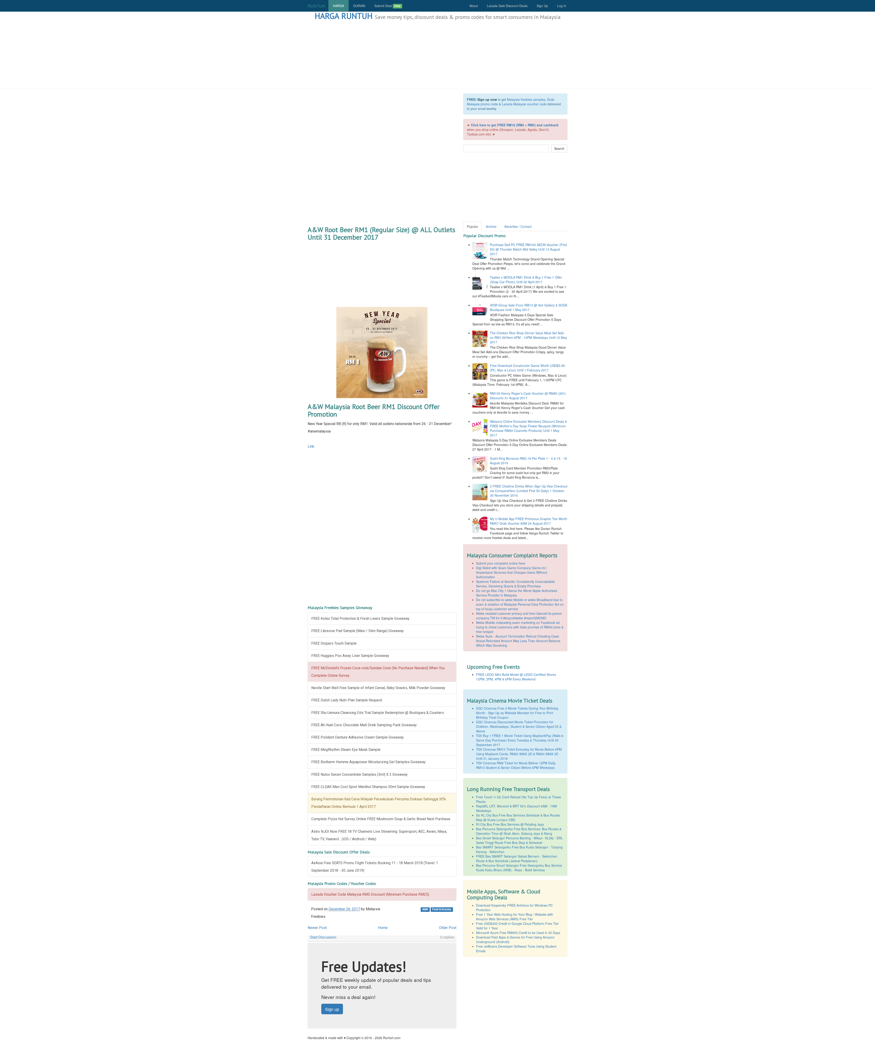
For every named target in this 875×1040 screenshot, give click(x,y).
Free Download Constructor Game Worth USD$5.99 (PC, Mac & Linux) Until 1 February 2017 (527, 367)
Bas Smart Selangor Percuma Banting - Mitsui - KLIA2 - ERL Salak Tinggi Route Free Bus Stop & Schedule (519, 840)
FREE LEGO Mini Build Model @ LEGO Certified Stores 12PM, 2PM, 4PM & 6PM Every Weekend (516, 676)
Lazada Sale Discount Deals (507, 5)
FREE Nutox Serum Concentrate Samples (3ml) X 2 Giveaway (359, 774)
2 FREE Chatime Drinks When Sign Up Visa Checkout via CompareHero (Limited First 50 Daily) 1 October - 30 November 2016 (528, 491)
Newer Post (317, 928)
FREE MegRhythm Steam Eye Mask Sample (346, 749)
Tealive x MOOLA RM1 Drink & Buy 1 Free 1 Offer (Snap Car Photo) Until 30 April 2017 (526, 279)
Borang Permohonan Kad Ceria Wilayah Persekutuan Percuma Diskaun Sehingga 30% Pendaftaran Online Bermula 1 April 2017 (378, 803)
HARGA (338, 5)
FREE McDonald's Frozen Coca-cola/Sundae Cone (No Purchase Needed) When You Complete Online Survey (378, 672)
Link (311, 446)
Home (383, 928)
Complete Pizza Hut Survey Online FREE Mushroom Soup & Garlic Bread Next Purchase (380, 819)
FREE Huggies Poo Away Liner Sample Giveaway (350, 656)
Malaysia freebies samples (526, 99)
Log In (561, 5)
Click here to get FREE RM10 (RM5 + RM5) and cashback (514, 125)
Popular (472, 226)
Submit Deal (387, 5)
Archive (491, 226)
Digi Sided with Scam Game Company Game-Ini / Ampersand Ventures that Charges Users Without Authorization (511, 572)
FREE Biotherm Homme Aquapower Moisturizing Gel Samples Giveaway (368, 762)
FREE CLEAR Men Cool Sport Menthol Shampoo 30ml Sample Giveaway (368, 787)
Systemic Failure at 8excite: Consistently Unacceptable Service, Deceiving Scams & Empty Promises (515, 583)
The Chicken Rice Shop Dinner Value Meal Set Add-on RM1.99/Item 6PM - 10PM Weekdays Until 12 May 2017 (528, 337)
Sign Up (542, 5)
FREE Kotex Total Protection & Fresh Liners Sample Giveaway (360, 618)
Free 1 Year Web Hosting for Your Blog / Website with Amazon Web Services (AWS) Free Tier (514, 916)
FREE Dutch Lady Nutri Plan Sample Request (346, 700)
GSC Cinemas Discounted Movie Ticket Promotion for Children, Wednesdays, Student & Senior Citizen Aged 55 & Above (518, 726)
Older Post (447, 928)
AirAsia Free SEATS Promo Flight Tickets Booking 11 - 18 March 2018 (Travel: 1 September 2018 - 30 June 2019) (374, 867)
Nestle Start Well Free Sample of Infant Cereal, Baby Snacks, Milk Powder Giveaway (378, 688)
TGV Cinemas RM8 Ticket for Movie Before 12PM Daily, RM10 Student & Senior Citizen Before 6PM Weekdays (516, 765)
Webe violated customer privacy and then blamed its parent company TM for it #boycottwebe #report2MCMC (519, 615)
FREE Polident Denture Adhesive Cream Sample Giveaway (357, 737)
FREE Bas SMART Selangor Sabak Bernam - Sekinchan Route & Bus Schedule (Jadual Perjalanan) (516, 858)
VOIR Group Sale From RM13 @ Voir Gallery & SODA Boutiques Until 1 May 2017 (528, 307)
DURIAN (359, 5)
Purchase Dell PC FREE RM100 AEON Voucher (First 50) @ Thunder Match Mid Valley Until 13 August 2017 (528, 249)
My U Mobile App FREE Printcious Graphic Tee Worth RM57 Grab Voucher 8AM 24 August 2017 (528, 521)
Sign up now (487, 99)
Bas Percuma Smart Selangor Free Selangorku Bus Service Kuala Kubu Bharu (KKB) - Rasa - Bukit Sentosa (519, 867)
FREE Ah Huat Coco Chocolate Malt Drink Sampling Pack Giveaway (364, 725)
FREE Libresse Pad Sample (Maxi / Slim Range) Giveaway (357, 631)
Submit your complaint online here (500, 563)
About (473, 5)
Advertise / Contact (518, 226)
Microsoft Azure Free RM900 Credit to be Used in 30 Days (518, 932)
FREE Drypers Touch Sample (334, 643)
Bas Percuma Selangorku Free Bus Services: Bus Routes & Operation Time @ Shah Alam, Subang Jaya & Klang (518, 831)
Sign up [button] (332, 1009)
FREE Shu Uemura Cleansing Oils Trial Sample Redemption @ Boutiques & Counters (377, 713)
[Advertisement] (437, 55)
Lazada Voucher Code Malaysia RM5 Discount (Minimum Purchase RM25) (370, 894)
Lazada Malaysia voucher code (524, 104)
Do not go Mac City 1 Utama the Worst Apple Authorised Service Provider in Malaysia (516, 592)
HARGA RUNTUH (344, 15)
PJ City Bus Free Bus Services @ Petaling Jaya (510, 824)
